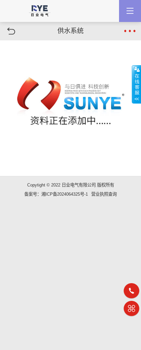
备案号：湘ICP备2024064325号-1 (56, 194)
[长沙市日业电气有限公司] (40, 8)
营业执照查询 (104, 194)
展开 (136, 84)
